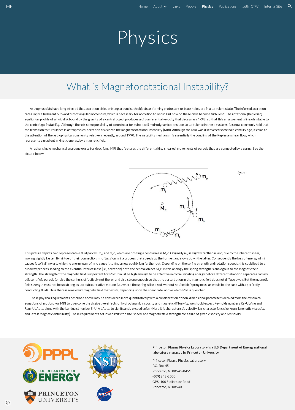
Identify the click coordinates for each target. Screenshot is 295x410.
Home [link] (143, 6)
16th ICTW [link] (250, 6)
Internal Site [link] (273, 6)
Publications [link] (227, 6)
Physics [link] (207, 6)
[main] (147, 37)
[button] (290, 6)
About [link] (157, 6)
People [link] (191, 6)
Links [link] (176, 6)
